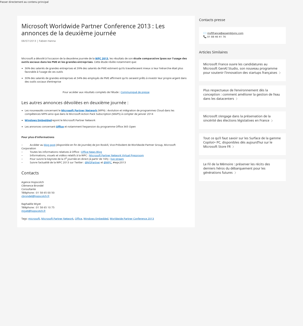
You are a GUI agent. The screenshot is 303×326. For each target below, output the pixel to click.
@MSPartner (92, 162)
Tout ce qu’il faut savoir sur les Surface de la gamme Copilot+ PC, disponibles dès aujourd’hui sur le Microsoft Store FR (242, 142)
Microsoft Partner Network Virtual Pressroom (116, 155)
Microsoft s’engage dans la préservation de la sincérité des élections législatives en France (237, 118)
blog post (49, 144)
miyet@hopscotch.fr (33, 211)
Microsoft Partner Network (57, 218)
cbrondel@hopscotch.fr (35, 196)
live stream (117, 159)
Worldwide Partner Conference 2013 (132, 218)
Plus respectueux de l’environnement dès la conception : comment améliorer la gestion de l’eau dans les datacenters (241, 94)
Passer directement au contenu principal (24, 2)
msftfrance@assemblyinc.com (225, 33)
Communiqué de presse (135, 92)
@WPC (108, 162)
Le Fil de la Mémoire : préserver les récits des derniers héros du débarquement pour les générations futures (236, 168)
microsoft (34, 218)
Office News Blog (91, 152)
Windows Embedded (95, 218)
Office (78, 218)
